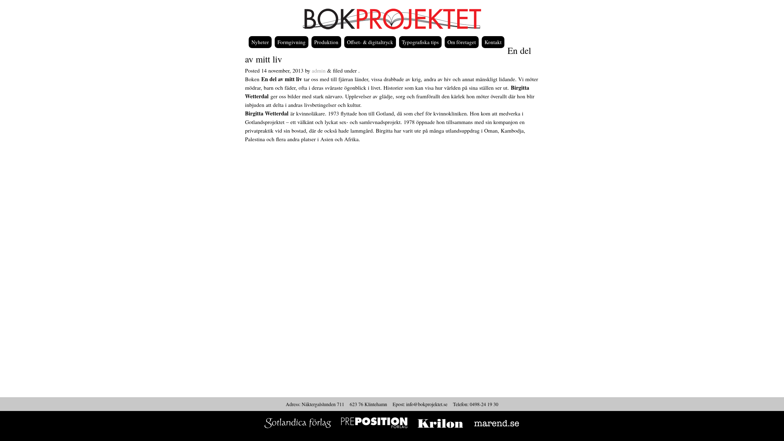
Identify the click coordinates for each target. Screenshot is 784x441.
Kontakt (493, 42)
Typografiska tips (420, 42)
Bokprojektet (392, 19)
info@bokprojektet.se (426, 404)
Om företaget (461, 42)
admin (319, 70)
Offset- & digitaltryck (370, 42)
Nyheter (260, 42)
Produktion (326, 42)
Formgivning (291, 42)
